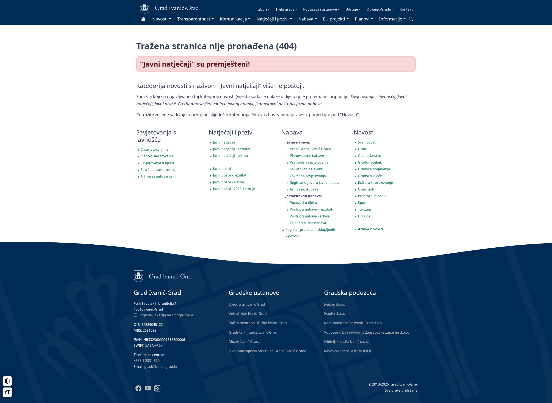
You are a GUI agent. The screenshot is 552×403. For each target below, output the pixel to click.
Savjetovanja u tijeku (157, 163)
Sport (362, 202)
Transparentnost (193, 19)
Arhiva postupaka (304, 189)
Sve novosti (367, 142)
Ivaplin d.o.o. (334, 313)
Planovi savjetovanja (157, 156)
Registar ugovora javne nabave (315, 182)
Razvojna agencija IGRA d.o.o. (348, 350)
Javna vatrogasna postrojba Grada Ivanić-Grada (267, 350)
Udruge (351, 9)
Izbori (262, 9)
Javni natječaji (224, 142)
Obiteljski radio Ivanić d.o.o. (346, 341)
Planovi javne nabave (307, 155)
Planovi (362, 19)
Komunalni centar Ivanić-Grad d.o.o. (353, 322)
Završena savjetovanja (159, 169)
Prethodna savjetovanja (309, 162)
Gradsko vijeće (370, 175)
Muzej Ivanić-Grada (244, 341)
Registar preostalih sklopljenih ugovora (310, 232)
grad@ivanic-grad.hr (161, 366)
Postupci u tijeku (303, 202)
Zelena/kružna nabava (308, 222)
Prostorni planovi (372, 196)
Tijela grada (285, 9)
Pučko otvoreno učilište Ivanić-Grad (258, 322)
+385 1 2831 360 (147, 360)
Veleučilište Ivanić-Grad (248, 313)
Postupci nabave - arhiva (310, 216)
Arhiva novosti (370, 229)
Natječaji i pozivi (273, 19)
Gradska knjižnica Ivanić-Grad (253, 332)
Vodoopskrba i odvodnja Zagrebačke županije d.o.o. (366, 332)
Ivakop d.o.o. (334, 304)
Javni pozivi (222, 168)
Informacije (390, 19)
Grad (362, 149)
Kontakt (406, 9)
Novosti (160, 19)
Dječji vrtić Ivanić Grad (247, 304)
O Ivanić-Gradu (379, 9)
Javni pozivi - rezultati (230, 175)
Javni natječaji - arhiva (230, 155)
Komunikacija (233, 19)
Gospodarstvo (369, 155)
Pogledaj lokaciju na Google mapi (165, 315)
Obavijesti (366, 189)
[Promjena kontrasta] (7, 381)
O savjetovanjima (155, 149)
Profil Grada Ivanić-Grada (310, 149)
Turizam (364, 209)
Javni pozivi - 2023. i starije (234, 188)
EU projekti (334, 19)
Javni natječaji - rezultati (232, 149)
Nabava (305, 19)
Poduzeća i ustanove (320, 9)
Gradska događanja (374, 169)
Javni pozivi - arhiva (228, 182)
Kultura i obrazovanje (375, 182)
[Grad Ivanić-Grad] (169, 7)
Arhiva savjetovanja (156, 176)
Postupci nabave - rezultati (311, 209)
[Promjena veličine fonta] (7, 392)
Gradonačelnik (370, 162)
